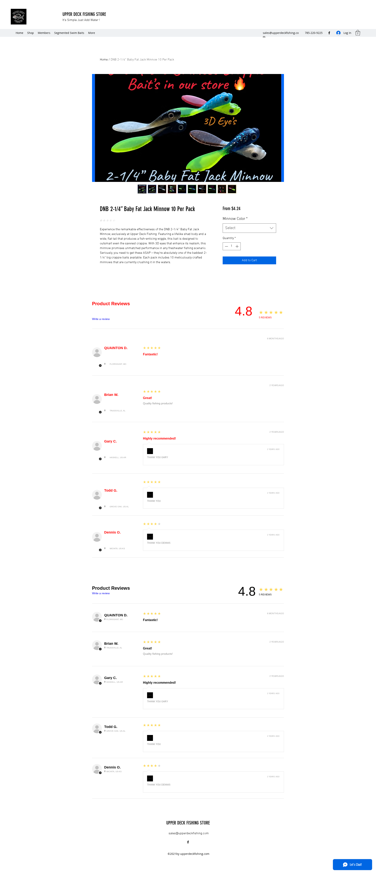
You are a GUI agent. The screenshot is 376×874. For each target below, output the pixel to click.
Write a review (101, 319)
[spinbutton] (232, 246)
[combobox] (249, 228)
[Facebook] (329, 33)
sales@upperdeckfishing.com (189, 833)
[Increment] (237, 246)
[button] (357, 33)
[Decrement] (226, 246)
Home (104, 60)
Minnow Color (235, 219)
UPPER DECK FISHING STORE (84, 14)
